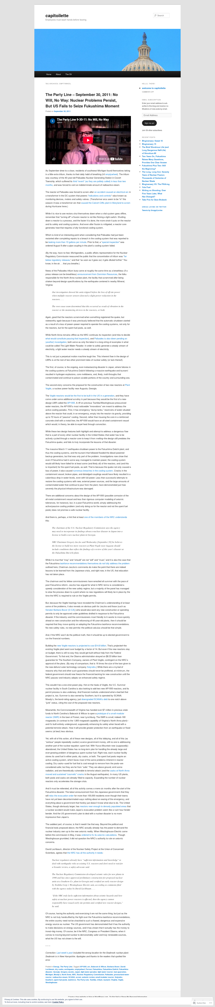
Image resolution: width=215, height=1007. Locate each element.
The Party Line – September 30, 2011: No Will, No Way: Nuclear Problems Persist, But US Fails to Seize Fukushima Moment (82, 100)
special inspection (110, 242)
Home (48, 74)
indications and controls (100, 195)
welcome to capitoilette (154, 88)
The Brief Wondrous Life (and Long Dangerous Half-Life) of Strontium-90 (155, 150)
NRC (74, 974)
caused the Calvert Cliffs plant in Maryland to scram (105, 202)
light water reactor (105, 972)
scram (78, 977)
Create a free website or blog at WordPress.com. (88, 996)
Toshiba (93, 979)
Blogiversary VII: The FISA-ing (156, 184)
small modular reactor (105, 977)
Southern (49, 979)
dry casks (59, 969)
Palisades (109, 974)
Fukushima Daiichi (110, 969)
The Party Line (66, 966)
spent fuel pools (60, 979)
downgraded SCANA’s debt (95, 699)
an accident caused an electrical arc (111, 191)
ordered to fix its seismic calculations (99, 834)
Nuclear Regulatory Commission (90, 974)
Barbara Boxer (113, 966)
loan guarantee (120, 972)
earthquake (69, 969)
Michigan (49, 974)
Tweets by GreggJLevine (152, 210)
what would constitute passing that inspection (66, 338)
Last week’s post (65, 952)
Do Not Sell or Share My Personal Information (128, 996)
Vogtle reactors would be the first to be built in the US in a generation (82, 395)
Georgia (56, 972)
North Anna (66, 974)
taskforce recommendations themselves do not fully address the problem (95, 563)
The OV (68, 74)
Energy (56, 966)
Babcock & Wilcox (98, 966)
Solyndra (91, 666)
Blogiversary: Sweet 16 (152, 140)
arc (88, 966)
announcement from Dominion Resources (97, 274)
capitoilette (57, 15)
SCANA (71, 977)
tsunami (106, 979)
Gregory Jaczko (67, 972)
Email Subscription (151, 100)
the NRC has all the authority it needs (85, 852)
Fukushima (97, 969)
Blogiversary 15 (149, 144)
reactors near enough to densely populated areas (103, 806)
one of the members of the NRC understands (105, 517)
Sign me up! (149, 123)
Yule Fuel (146, 187)
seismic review (88, 977)
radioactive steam (60, 977)
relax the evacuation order (61, 795)
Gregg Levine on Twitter (154, 207)
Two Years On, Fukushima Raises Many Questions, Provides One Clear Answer (154, 159)
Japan (77, 972)
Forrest (89, 969)
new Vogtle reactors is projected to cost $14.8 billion (81, 645)
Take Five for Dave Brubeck (154, 199)
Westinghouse (51, 982)
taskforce (72, 979)
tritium (100, 979)
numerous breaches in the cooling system (93, 470)
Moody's (57, 974)
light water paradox (89, 972)
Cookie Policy (58, 1002)
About (58, 74)
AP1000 (71, 402)
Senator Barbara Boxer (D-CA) (60, 609)
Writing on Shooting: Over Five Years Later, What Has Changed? (154, 193)
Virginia (114, 979)
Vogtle (120, 979)
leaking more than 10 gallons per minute (67, 242)
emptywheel (111, 174)
